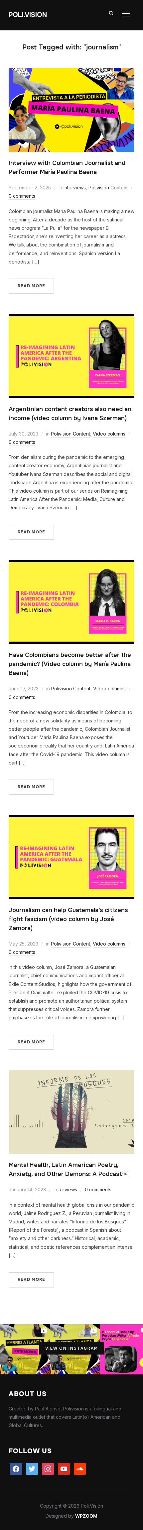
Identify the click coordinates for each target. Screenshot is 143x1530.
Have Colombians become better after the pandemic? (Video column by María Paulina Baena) (70, 664)
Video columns (109, 434)
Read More (31, 286)
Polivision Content (108, 187)
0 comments (22, 196)
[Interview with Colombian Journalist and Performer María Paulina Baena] (71, 72)
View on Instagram (71, 1348)
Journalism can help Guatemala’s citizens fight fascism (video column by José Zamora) (68, 919)
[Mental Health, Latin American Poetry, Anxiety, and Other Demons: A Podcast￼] (71, 1074)
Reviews (68, 1189)
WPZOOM (86, 1516)
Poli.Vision (28, 15)
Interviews (75, 187)
